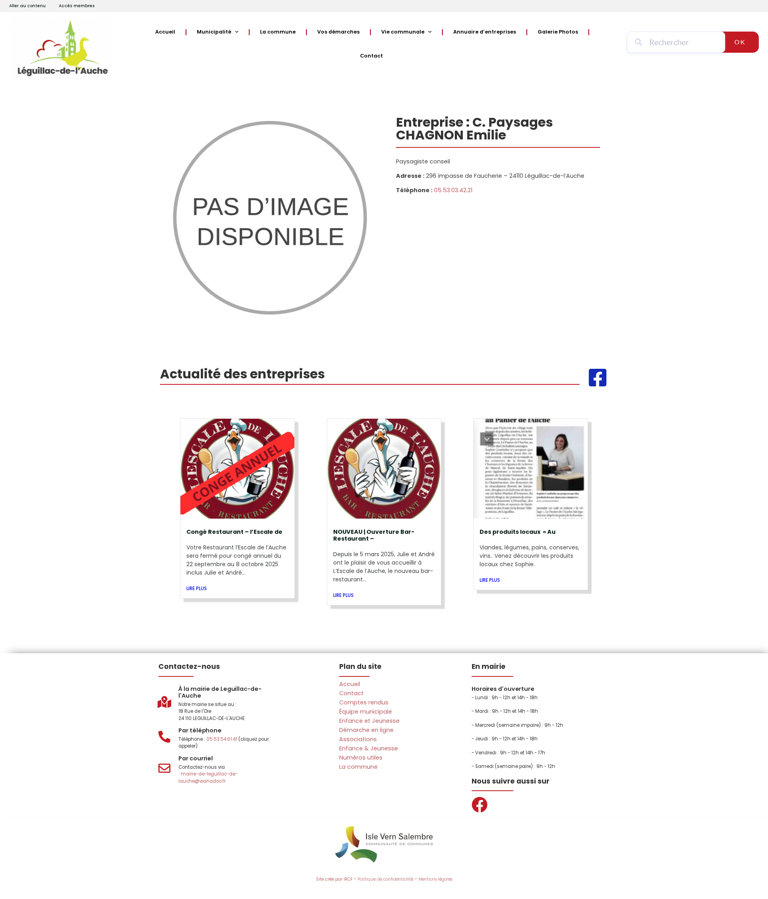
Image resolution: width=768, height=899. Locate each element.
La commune (278, 31)
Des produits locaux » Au (518, 532)
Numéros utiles (360, 758)
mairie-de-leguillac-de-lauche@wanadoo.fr (208, 777)
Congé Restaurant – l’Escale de (234, 532)
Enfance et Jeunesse (369, 721)
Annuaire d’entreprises (484, 31)
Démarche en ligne (366, 730)
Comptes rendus (363, 702)
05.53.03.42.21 (453, 190)
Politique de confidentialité (385, 879)
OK (740, 42)
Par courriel (195, 758)
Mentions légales (435, 879)
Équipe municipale (365, 712)
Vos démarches (338, 31)
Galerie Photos (558, 31)
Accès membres (77, 6)
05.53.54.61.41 (221, 739)
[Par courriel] (164, 768)
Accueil (165, 31)
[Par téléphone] (164, 737)
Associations (358, 739)
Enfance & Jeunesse (368, 748)
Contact (371, 55)
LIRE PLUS (196, 588)
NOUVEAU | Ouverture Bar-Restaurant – (373, 535)
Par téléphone (200, 730)
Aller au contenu (27, 6)
